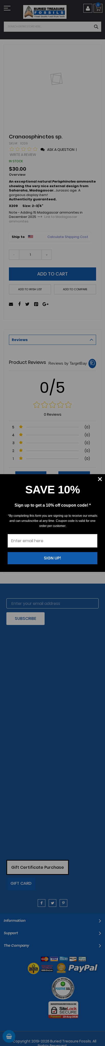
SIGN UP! (52, 558)
